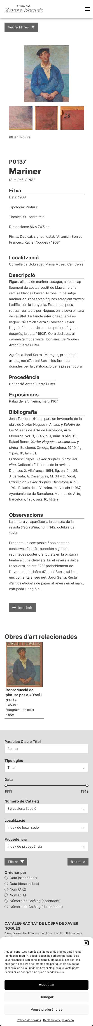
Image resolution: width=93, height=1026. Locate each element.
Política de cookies (29, 1020)
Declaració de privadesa (58, 1020)
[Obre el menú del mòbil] (87, 9)
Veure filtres (18, 27)
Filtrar (13, 862)
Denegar (46, 997)
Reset (76, 862)
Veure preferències (46, 1009)
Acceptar (46, 984)
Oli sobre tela (33, 217)
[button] (86, 943)
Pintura (31, 207)
